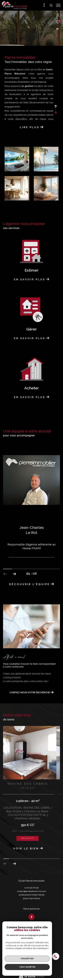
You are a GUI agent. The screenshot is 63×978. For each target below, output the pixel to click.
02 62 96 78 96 (31, 884)
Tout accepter (27, 966)
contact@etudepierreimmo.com (31, 887)
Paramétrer (27, 958)
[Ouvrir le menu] (58, 5)
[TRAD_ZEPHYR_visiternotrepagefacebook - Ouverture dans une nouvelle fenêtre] (31, 913)
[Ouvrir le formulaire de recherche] (51, 5)
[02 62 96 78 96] (57, 956)
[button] (14, 574)
